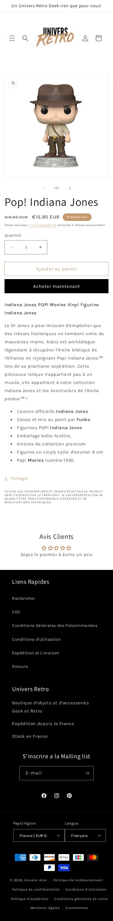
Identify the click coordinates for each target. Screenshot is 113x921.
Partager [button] (19, 478)
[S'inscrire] (86, 773)
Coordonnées (76, 908)
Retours (20, 666)
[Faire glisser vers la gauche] (43, 188)
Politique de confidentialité (36, 889)
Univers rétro (36, 880)
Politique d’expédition (30, 899)
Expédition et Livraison (35, 652)
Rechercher (23, 598)
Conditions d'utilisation (36, 639)
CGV (16, 612)
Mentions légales (45, 908)
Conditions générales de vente (81, 899)
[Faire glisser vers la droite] (70, 188)
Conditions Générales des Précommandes (54, 625)
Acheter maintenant (56, 286)
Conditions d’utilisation (86, 889)
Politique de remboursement (78, 880)
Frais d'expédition (43, 225)
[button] (12, 38)
